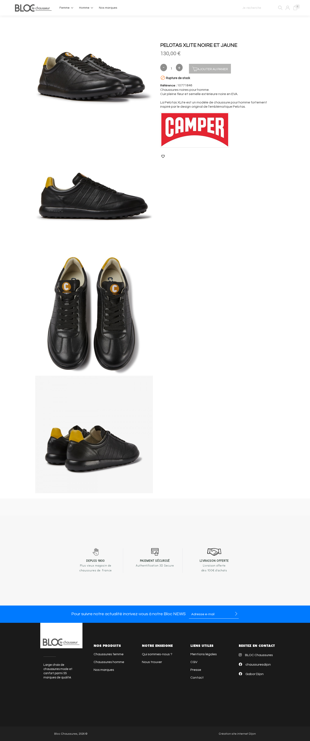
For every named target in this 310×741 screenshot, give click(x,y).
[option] (94, 79)
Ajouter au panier (212, 69)
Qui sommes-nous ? (157, 654)
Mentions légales (203, 654)
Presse (195, 669)
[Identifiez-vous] (288, 8)
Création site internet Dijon (237, 733)
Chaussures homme (109, 662)
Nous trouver (152, 662)
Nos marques (104, 669)
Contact (197, 677)
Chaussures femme (109, 654)
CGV (193, 662)
